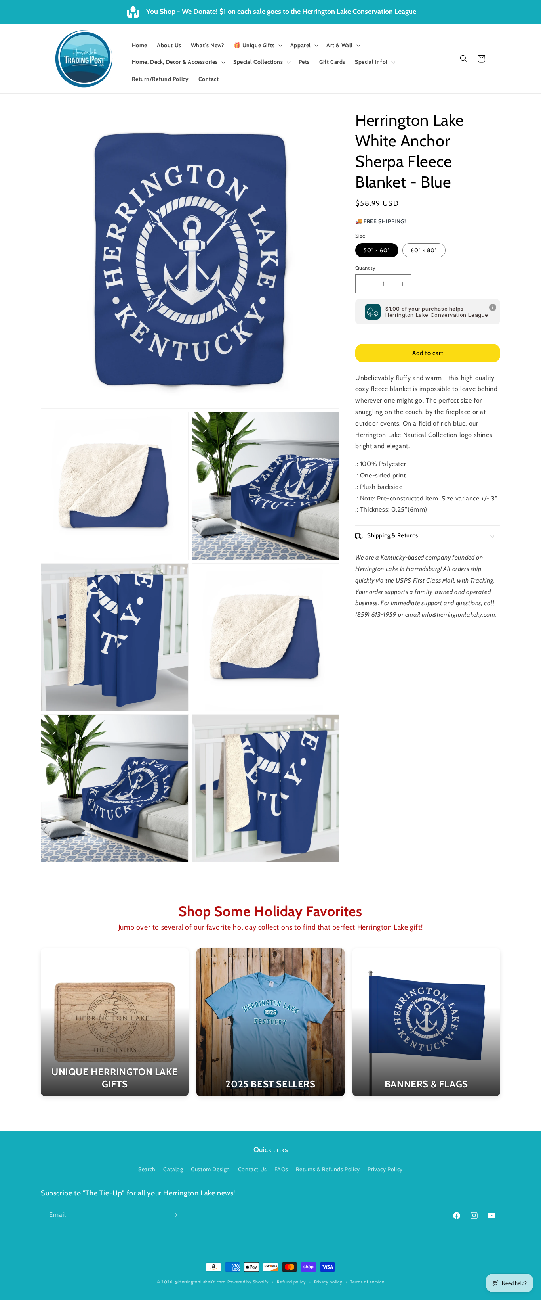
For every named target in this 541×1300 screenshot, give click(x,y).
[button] (257, 45)
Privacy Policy (385, 1169)
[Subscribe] (174, 1215)
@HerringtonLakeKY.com (200, 1282)
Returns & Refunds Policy (328, 1169)
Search (147, 1169)
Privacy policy (328, 1282)
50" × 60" (377, 250)
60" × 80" (424, 250)
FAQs (281, 1169)
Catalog (173, 1169)
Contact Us (252, 1169)
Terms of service (367, 1282)
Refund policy (291, 1282)
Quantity (365, 268)
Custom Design (210, 1169)
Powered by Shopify (248, 1282)
